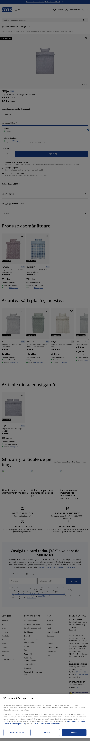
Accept (74, 732)
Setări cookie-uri (17, 732)
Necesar (47, 732)
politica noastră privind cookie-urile (46, 724)
